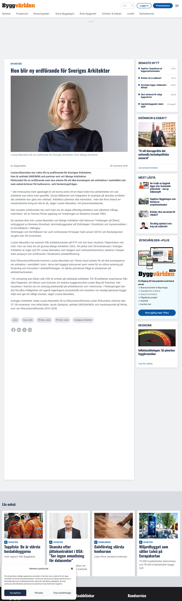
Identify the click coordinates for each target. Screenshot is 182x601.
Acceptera (15, 592)
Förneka (39, 592)
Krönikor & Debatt (111, 13)
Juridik (130, 13)
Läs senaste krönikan (148, 168)
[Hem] (18, 5)
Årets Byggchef (88, 13)
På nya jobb (44, 320)
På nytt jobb (62, 320)
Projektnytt (22, 13)
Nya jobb (27, 320)
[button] (72, 568)
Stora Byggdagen (64, 13)
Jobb (15, 320)
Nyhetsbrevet (146, 13)
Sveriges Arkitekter (83, 320)
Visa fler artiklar (145, 363)
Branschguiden (41, 13)
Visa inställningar (62, 592)
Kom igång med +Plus (157, 312)
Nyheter (6, 13)
